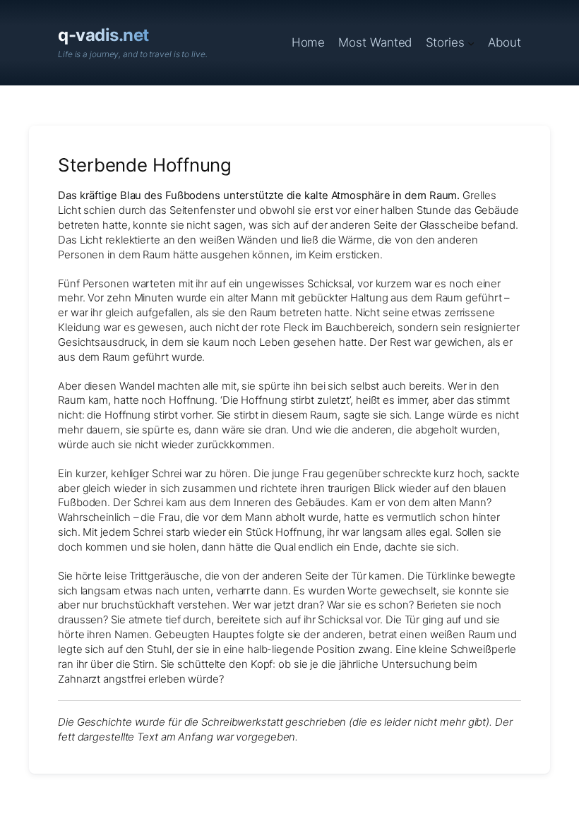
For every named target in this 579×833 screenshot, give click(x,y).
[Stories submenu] (470, 42)
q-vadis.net (103, 35)
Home (309, 42)
